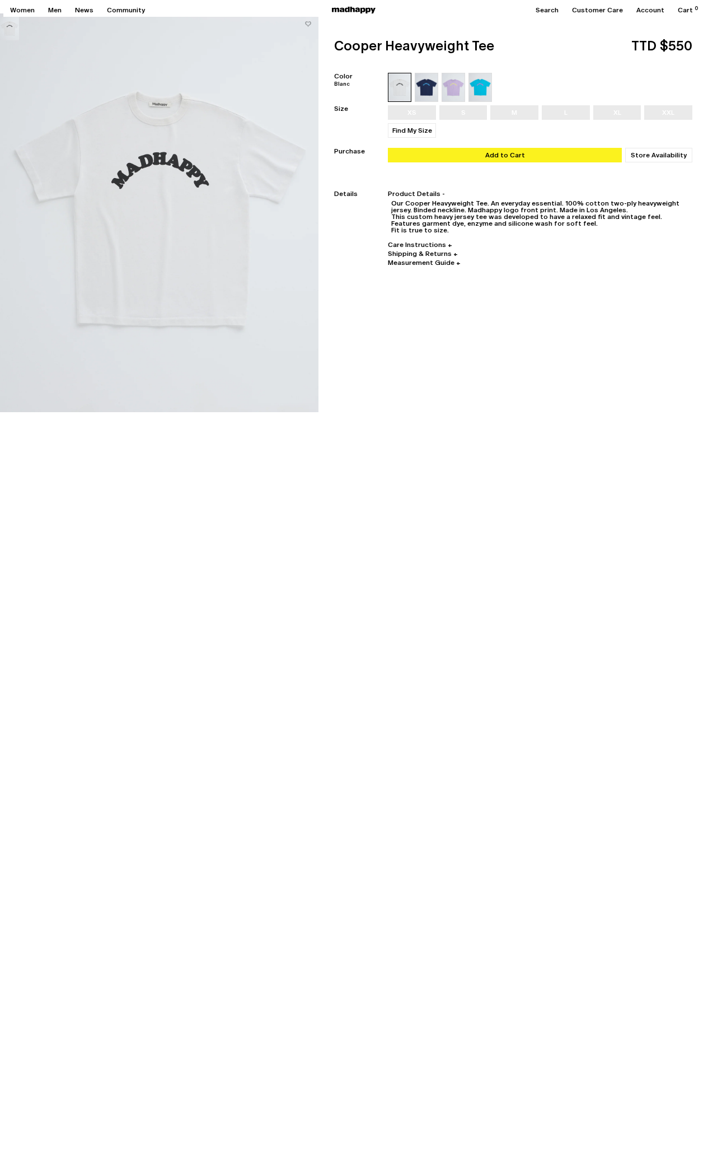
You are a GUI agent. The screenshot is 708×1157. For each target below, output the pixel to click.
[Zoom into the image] (159, 212)
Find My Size (412, 130)
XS (411, 112)
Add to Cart (505, 155)
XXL (668, 112)
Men (55, 10)
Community (126, 10)
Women (22, 10)
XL (617, 112)
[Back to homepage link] (354, 10)
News (84, 10)
